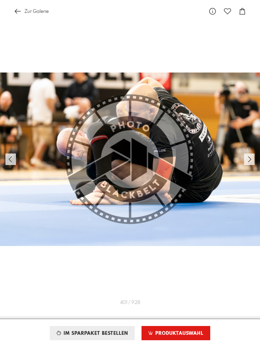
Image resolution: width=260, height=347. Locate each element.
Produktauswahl (178, 333)
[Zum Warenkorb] (242, 11)
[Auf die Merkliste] (227, 11)
